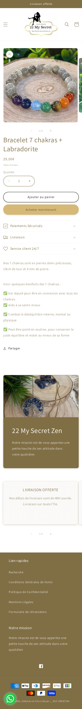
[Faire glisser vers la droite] (51, 130)
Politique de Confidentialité (28, 592)
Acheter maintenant (41, 210)
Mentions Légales (21, 602)
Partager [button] (14, 348)
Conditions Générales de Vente (30, 582)
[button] (5, 24)
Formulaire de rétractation (28, 612)
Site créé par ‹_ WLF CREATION (52, 701)
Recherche (16, 572)
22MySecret (27, 701)
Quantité (8, 172)
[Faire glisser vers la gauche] (31, 130)
